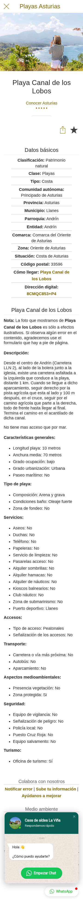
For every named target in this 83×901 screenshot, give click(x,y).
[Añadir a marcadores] (73, 129)
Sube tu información (56, 789)
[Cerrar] (6, 6)
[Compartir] (62, 129)
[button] (74, 816)
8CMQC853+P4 (41, 293)
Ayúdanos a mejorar (41, 795)
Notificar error (19, 789)
